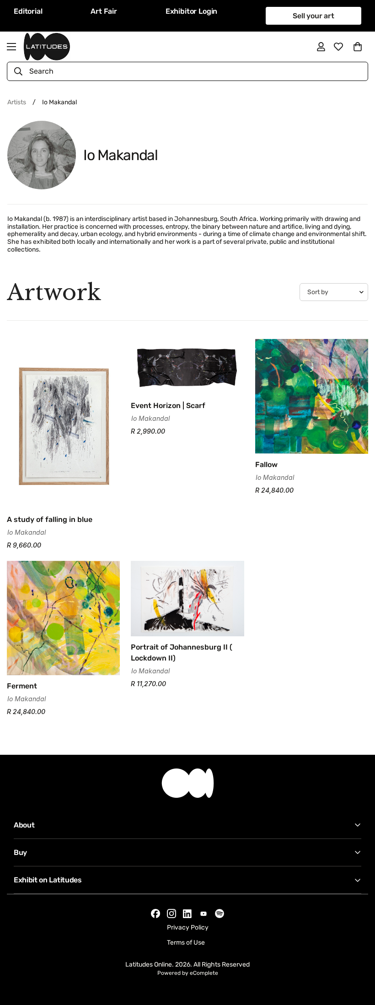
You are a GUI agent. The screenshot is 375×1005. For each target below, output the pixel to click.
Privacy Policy (188, 927)
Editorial (28, 11)
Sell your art (313, 15)
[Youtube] (203, 914)
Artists (16, 102)
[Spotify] (219, 913)
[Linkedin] (187, 913)
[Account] (321, 46)
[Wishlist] (338, 46)
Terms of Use (186, 942)
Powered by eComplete (187, 973)
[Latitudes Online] (47, 47)
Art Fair (104, 11)
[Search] (18, 71)
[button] (357, 46)
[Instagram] (171, 913)
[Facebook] (155, 913)
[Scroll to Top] (357, 955)
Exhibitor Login (192, 11)
